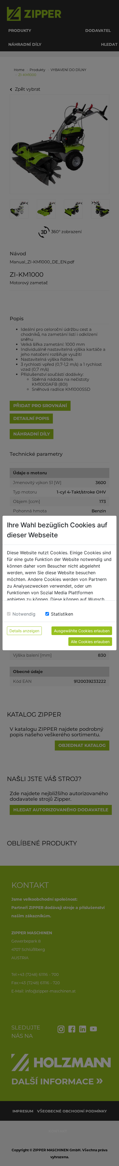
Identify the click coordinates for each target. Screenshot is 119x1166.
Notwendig (23, 614)
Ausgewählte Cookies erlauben (82, 630)
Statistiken (62, 614)
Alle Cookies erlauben (90, 641)
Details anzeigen (24, 630)
